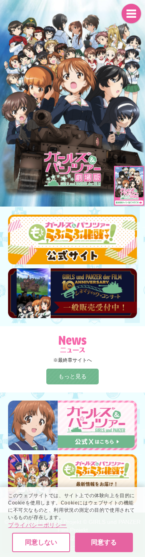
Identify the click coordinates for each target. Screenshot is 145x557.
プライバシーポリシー (37, 525)
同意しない (41, 542)
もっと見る (72, 376)
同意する (104, 542)
